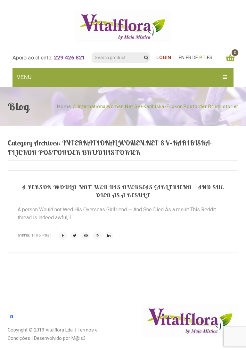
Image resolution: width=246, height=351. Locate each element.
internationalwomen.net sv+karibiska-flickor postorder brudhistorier (158, 106)
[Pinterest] (86, 235)
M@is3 (78, 338)
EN (181, 57)
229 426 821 (69, 57)
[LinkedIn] (109, 235)
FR (188, 57)
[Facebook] (63, 235)
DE (195, 57)
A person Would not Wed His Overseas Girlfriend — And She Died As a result (123, 191)
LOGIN (163, 57)
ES (209, 57)
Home (64, 106)
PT (202, 57)
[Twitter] (74, 235)
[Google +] (97, 235)
